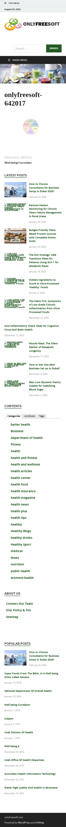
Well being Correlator (17, 705)
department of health (27, 438)
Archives (29, 416)
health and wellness (25, 464)
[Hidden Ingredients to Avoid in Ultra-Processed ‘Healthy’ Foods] (15, 280)
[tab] (13, 416)
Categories (13, 416)
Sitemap (12, 617)
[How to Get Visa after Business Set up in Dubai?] (15, 365)
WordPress (24, 822)
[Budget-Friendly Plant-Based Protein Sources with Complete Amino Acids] (15, 230)
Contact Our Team (19, 604)
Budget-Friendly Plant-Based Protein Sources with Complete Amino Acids (42, 235)
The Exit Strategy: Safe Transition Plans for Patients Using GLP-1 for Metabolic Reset (44, 260)
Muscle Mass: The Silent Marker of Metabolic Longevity (43, 347)
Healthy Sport (21, 544)
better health (20, 424)
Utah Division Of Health (18, 732)
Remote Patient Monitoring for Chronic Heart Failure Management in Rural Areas (45, 211)
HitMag (39, 822)
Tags (41, 416)
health (15, 451)
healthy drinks (21, 538)
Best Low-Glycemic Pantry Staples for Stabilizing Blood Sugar (45, 385)
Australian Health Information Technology (30, 774)
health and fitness (24, 458)
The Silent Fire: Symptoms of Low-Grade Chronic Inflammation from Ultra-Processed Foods (45, 306)
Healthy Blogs (21, 531)
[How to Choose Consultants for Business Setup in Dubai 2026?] (15, 184)
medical (17, 551)
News (15, 558)
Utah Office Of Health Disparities (24, 760)
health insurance (23, 491)
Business (17, 431)
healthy (16, 524)
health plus (19, 511)
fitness (16, 444)
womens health (22, 578)
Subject (8, 718)
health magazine (23, 498)
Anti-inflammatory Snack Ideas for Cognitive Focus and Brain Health (31, 327)
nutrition (17, 564)
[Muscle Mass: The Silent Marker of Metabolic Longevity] (15, 344)
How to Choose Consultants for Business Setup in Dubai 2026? (44, 187)
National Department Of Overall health (28, 691)
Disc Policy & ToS (18, 610)
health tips (18, 518)
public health (20, 571)
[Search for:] (37, 48)
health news (20, 504)
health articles (21, 471)
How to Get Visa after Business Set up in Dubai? (44, 366)
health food (19, 484)
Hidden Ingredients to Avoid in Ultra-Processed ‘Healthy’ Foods (44, 283)
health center (21, 478)
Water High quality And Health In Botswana (31, 787)
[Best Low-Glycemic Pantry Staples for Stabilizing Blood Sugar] (15, 382)
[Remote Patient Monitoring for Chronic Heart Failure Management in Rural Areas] (15, 205)
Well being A (12, 746)
